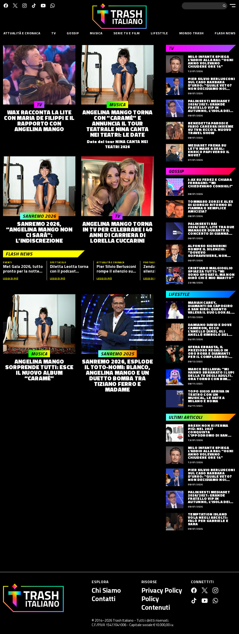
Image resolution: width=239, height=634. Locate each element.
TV (53, 33)
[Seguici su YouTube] (43, 5)
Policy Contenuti (155, 602)
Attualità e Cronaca (22, 33)
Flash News (225, 33)
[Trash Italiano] (33, 597)
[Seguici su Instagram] (24, 5)
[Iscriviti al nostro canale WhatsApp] (52, 5)
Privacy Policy (161, 590)
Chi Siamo (106, 590)
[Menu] (232, 5)
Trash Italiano (123, 620)
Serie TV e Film (126, 33)
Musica (96, 33)
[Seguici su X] (15, 5)
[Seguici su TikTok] (34, 5)
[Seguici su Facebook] (6, 5)
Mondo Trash (191, 33)
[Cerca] (224, 6)
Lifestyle (159, 33)
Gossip (73, 33)
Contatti (103, 598)
